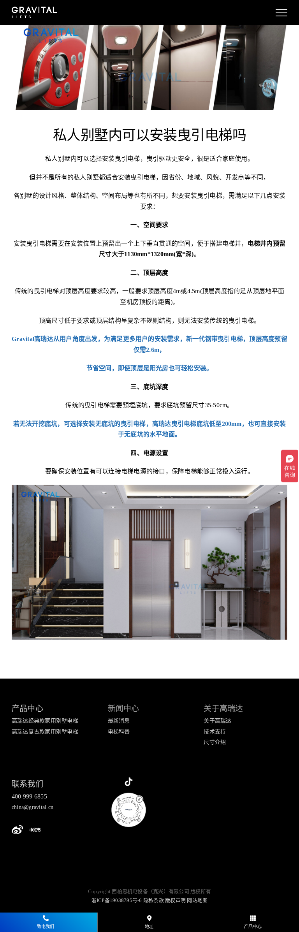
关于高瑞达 (217, 721)
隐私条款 (153, 900)
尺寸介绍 (215, 742)
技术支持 (215, 732)
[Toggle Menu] (281, 12)
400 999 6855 (29, 796)
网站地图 (197, 900)
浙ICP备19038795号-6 (116, 900)
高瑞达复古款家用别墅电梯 (45, 732)
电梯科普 (119, 732)
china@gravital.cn (32, 807)
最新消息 (119, 721)
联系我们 (27, 784)
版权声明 (175, 900)
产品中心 (27, 708)
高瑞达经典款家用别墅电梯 (45, 721)
